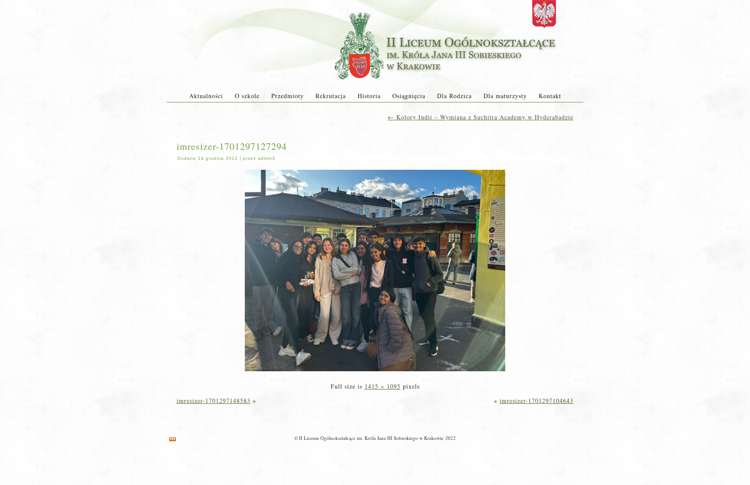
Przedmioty (287, 96)
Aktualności (206, 96)
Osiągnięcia (408, 96)
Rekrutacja (331, 96)
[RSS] (172, 439)
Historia (369, 96)
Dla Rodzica (454, 96)
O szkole (247, 96)
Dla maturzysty (505, 96)
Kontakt (550, 96)
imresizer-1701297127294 (232, 146)
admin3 (266, 158)
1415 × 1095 (383, 386)
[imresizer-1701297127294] (375, 372)
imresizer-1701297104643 (536, 400)
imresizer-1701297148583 (213, 400)
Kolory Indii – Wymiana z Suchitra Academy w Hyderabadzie (480, 117)
